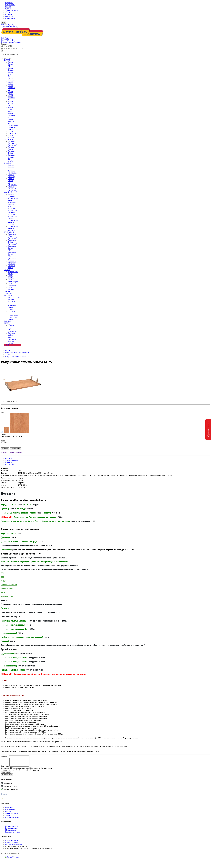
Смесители (12, 133)
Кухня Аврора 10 (11, 121)
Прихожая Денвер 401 (12, 254)
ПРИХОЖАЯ (9, 232)
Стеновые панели (11, 128)
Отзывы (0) (9, 464)
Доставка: (4, 794)
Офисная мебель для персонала (17, 353)
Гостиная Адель (11, 148)
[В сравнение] (4, 440)
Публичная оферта (12, 817)
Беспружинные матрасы (13, 298)
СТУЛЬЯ (7, 291)
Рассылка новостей (12, 832)
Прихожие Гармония (12, 263)
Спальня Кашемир (11, 176)
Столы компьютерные (13, 281)
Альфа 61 (8, 354)
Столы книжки (11, 277)
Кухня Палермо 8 (11, 115)
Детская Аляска (11, 205)
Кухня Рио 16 (10, 74)
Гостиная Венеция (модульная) (12, 143)
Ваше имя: (5, 756)
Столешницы (13, 125)
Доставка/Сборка (11, 11)
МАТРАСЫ (8, 295)
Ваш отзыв (5, 766)
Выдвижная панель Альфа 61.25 (17, 356)
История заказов (11, 828)
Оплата (8, 7)
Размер (3, 434)
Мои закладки (10, 830)
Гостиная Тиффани (11, 152)
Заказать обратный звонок (11, 42)
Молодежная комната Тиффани (13, 228)
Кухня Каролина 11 (11, 98)
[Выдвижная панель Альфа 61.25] (22, 398)
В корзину (5, 448)
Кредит (8, 9)
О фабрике (9, 3)
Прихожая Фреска (12, 259)
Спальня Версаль (11, 166)
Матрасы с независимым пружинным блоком (13, 315)
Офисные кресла (11, 342)
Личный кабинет (11, 826)
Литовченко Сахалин (9, 585)
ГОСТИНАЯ (8, 139)
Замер (7, 13)
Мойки (10, 131)
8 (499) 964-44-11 (7, 38)
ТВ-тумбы (10, 160)
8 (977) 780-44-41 (7, 40)
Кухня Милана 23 (11, 103)
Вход (3, 22)
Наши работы (10, 18)
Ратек (3, 592)
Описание (9, 458)
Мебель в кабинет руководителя (13, 328)
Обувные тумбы (11, 267)
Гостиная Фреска (11, 156)
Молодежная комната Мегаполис (13, 200)
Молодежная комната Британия (13, 222)
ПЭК (2, 573)
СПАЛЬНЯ (8, 163)
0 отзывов (4, 452)
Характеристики (11, 460)
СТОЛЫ (7, 270)
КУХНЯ (7, 60)
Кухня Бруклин (11, 79)
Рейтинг (4, 770)
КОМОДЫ (8, 293)
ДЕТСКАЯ (8, 193)
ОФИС (6, 323)
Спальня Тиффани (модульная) (12, 171)
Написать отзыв (16, 452)
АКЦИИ (7, 345)
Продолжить (6, 772)
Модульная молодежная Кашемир (12, 210)
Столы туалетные (12, 288)
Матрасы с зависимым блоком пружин (12, 305)
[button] (208, 429)
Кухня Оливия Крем (11, 109)
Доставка (8, 462)
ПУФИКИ (7, 321)
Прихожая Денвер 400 (12, 248)
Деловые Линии (7, 589)
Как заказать (10, 5)
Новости (8, 14)
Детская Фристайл (11, 195)
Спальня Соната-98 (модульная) (12, 189)
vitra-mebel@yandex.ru (13, 844)
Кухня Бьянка (10, 83)
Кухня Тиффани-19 (12, 69)
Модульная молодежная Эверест (12, 216)
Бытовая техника (11, 136)
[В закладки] (2, 440)
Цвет (3, 412)
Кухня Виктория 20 (11, 88)
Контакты (9, 16)
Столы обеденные (12, 284)
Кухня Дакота (10, 93)
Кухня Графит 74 (10, 64)
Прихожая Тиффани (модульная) (12, 242)
